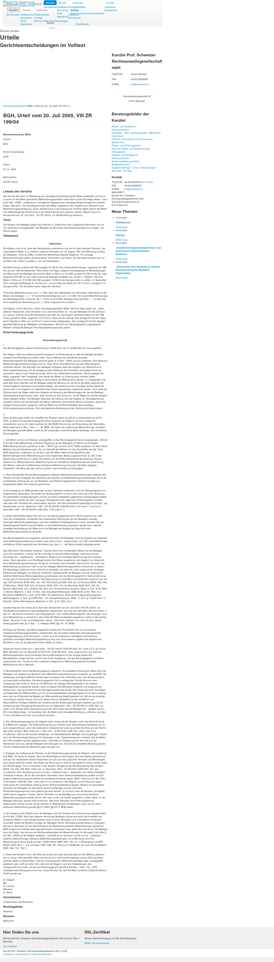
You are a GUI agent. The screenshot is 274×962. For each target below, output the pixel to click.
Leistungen (77, 2)
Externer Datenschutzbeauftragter (87, 13)
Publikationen (63, 7)
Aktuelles (50, 2)
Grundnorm (62, 10)
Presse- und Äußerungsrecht (126, 145)
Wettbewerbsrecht (121, 164)
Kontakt (110, 2)
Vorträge (74, 10)
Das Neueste (50, 7)
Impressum (110, 7)
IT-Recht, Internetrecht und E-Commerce (132, 139)
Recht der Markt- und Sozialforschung (131, 148)
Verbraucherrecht (120, 158)
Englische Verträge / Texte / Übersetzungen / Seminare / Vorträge (134, 169)
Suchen (50, 22)
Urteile (25, 105)
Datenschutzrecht (120, 129)
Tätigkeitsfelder (78, 7)
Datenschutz (110, 10)
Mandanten (62, 16)
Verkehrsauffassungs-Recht (125, 161)
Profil (59, 13)
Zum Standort (10, 946)
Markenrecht (118, 142)
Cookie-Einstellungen (41, 954)
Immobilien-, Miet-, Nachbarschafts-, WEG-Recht (136, 132)
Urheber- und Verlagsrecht (125, 155)
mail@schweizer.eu (140, 84)
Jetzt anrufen (146, 182)
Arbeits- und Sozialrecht (124, 126)
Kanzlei (62, 2)
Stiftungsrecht (118, 151)
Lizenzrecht (117, 136)
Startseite (8, 105)
